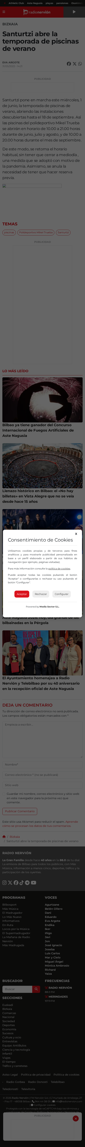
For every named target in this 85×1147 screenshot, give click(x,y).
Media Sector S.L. (49, 606)
